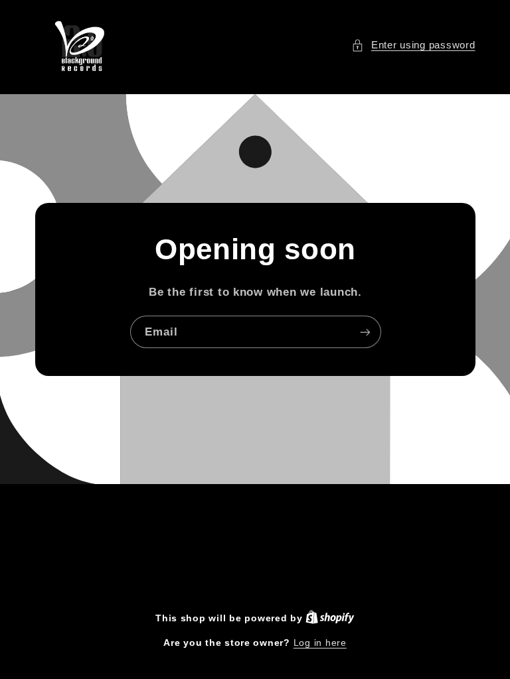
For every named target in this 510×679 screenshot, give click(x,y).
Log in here (320, 643)
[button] (413, 45)
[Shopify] (330, 618)
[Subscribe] (364, 332)
